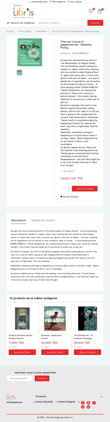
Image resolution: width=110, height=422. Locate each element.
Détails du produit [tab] (43, 220)
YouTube (88, 403)
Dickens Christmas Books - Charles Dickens (21, 336)
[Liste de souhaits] (91, 11)
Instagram (83, 407)
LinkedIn (88, 407)
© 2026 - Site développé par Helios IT (55, 417)
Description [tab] (18, 220)
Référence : (66, 53)
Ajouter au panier (85, 188)
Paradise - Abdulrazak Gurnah (51, 336)
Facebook (83, 403)
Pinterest (94, 403)
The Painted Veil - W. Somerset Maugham (83, 336)
